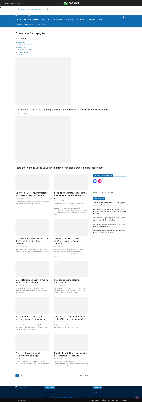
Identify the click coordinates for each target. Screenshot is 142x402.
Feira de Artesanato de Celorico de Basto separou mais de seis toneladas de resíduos (109, 204)
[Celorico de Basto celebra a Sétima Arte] (71, 269)
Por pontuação (23, 52)
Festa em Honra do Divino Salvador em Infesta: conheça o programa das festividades (59, 167)
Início (19, 20)
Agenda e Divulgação (25, 25)
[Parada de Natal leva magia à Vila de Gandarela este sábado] (71, 342)
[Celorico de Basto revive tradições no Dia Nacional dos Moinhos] (32, 182)
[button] (124, 18)
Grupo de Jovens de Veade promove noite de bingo (28, 354)
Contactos (41, 25)
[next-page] (39, 375)
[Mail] (96, 393)
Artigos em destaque (25, 45)
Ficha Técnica (106, 400)
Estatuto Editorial (95, 400)
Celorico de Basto (31, 20)
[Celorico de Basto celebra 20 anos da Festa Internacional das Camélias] (32, 227)
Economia (91, 20)
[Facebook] (93, 393)
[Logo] (21, 16)
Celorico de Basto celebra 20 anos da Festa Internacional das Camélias (31, 241)
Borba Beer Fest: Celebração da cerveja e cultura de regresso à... (30, 317)
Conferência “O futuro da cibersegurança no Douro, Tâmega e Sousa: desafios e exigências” (62, 109)
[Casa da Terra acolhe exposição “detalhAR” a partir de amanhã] (71, 305)
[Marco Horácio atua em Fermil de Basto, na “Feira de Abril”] (32, 269)
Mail (12, 3)
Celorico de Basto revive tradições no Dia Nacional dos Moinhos (32, 194)
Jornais (18, 3)
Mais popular (22, 47)
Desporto (80, 20)
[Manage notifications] (137, 397)
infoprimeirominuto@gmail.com (61, 397)
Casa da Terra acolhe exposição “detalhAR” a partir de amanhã (69, 317)
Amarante (46, 20)
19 (34, 375)
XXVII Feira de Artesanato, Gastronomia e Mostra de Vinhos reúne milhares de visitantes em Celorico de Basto (109, 211)
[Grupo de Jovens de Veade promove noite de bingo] (32, 342)
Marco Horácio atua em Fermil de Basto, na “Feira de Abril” (31, 281)
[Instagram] (95, 393)
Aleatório (21, 55)
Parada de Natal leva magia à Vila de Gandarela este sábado (70, 354)
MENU (7, 3)
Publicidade (115, 400)
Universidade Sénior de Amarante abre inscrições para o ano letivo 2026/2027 (109, 225)
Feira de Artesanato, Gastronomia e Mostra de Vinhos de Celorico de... (70, 195)
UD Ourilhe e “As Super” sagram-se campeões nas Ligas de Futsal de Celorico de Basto (109, 219)
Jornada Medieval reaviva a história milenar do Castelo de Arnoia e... (68, 241)
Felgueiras (57, 20)
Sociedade (69, 20)
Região (100, 20)
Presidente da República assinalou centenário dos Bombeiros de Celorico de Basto (109, 232)
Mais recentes (22, 42)
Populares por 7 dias (25, 50)
